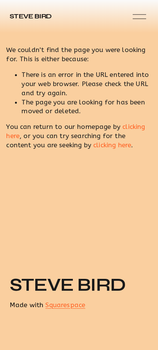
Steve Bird (31, 16)
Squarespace (65, 305)
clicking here (112, 145)
